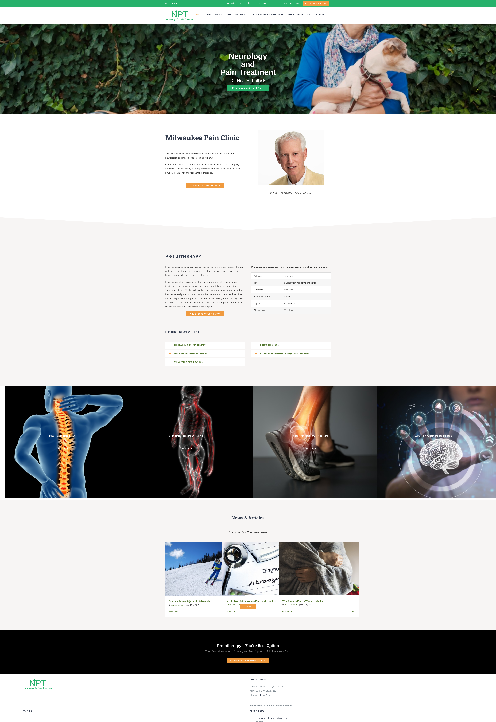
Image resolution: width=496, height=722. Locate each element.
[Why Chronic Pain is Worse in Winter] (319, 568)
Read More (173, 611)
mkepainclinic (177, 605)
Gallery (209, 569)
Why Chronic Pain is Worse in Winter (315, 569)
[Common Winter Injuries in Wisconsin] (205, 569)
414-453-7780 (263, 694)
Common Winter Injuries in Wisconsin (202, 569)
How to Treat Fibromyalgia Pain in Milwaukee (258, 569)
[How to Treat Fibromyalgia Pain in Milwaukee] (262, 568)
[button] (205, 345)
